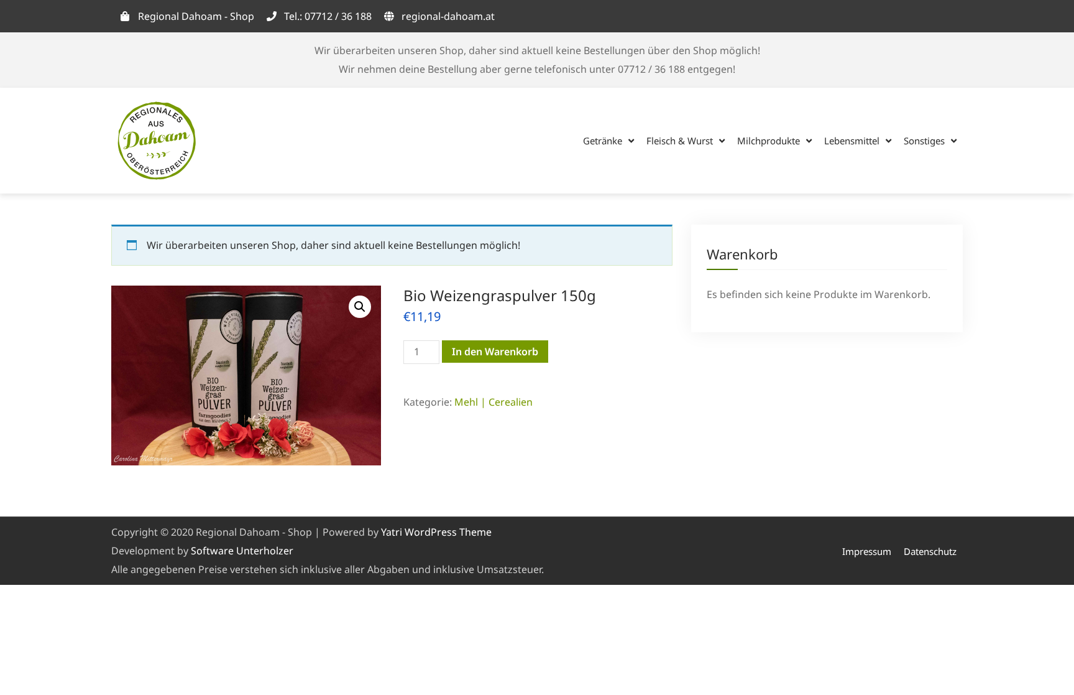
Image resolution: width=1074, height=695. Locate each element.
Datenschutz (930, 551)
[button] (360, 307)
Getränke (602, 140)
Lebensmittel (851, 140)
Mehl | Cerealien (493, 402)
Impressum (866, 551)
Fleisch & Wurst (679, 140)
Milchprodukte (768, 140)
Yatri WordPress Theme (436, 532)
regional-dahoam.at (448, 16)
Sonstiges (924, 140)
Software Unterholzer (242, 550)
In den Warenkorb (495, 351)
